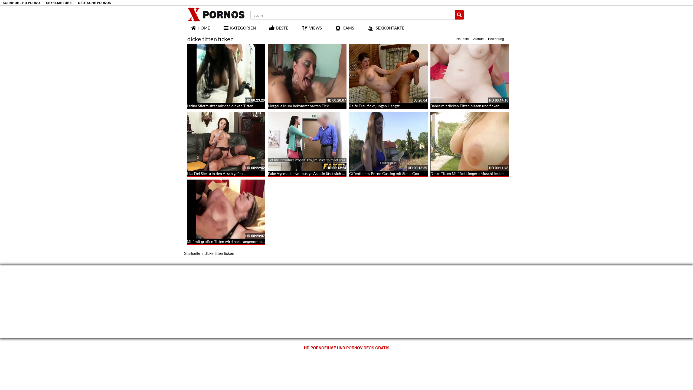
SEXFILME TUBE (59, 3)
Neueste (462, 38)
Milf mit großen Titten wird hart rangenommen (226, 241)
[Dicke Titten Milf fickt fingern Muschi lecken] (469, 141)
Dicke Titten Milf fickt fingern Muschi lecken (467, 173)
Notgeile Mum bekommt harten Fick (298, 105)
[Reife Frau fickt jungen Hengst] (388, 73)
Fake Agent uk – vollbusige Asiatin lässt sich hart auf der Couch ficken (326, 173)
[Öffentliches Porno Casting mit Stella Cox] (388, 141)
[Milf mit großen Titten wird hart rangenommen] (226, 209)
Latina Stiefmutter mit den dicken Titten (220, 105)
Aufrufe (478, 38)
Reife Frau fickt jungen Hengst (374, 105)
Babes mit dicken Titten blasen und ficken (464, 105)
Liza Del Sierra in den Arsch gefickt (216, 173)
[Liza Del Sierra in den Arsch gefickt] (226, 141)
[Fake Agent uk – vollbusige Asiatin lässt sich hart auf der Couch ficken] (307, 141)
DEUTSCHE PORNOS (94, 3)
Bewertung (496, 38)
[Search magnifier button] (459, 15)
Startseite (192, 253)
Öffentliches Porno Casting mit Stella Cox (384, 173)
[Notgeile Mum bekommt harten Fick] (307, 73)
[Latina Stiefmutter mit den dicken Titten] (226, 73)
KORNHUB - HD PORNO (21, 3)
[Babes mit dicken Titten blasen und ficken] (469, 73)
